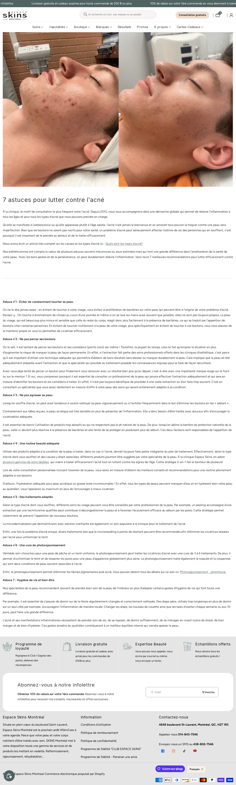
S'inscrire (208, 692)
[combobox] (118, 14)
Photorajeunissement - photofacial (203, 572)
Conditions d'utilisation (96, 724)
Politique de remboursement (99, 732)
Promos (142, 27)
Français (195, 769)
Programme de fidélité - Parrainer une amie (109, 757)
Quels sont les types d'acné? (124, 243)
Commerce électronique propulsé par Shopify (75, 773)
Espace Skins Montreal (29, 773)
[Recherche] (85, 14)
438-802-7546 (203, 744)
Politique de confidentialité (99, 741)
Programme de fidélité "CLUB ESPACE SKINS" (111, 749)
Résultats (124, 27)
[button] (36, 27)
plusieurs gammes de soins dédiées (26, 462)
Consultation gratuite (192, 15)
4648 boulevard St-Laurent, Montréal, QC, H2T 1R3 (193, 724)
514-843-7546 (188, 734)
